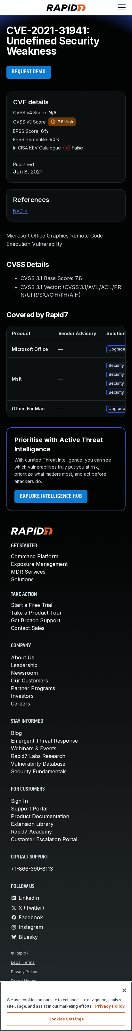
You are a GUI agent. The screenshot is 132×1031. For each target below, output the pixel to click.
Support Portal (29, 808)
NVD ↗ (20, 210)
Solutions (22, 579)
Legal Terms (23, 962)
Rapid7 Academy (31, 831)
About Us (22, 657)
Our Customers (29, 680)
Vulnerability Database (38, 764)
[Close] (124, 990)
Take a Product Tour (36, 612)
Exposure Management (39, 564)
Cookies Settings (66, 1019)
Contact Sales (28, 628)
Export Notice (24, 981)
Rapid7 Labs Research (38, 756)
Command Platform (34, 556)
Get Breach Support (35, 620)
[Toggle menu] (122, 7)
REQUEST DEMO (29, 72)
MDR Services (28, 571)
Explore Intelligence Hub (51, 496)
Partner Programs (33, 688)
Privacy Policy (24, 971)
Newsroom (24, 673)
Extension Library (32, 824)
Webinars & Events (33, 748)
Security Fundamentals (39, 771)
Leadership (24, 665)
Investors (22, 696)
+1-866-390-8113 (32, 869)
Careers (20, 703)
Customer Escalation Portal (44, 839)
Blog (16, 733)
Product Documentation (40, 816)
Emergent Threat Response (44, 740)
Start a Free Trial (31, 605)
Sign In (19, 801)
